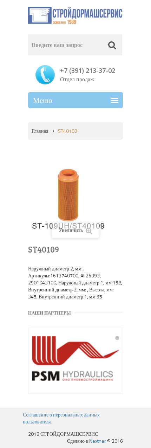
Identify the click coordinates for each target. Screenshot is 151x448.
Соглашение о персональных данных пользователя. (61, 418)
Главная (40, 131)
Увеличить (71, 230)
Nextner (97, 440)
